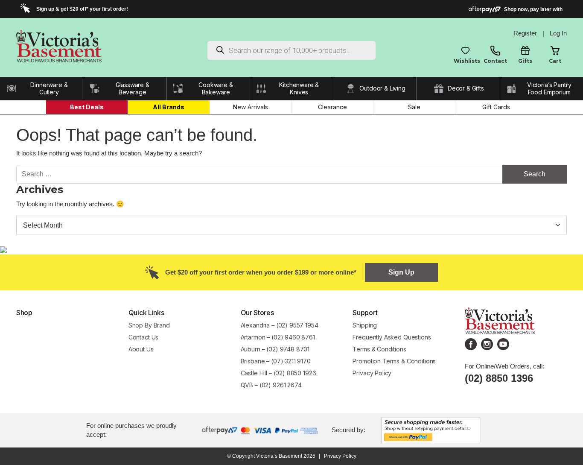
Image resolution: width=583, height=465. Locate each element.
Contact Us (143, 337)
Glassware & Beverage (132, 88)
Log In (558, 33)
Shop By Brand (149, 325)
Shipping (365, 325)
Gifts (525, 61)
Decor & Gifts (466, 88)
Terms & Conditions (379, 349)
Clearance (332, 107)
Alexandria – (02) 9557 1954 (279, 325)
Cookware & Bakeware (215, 88)
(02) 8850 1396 (499, 378)
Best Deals (87, 107)
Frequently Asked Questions (392, 337)
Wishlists (465, 61)
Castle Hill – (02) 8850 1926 (278, 373)
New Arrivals (250, 107)
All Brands (168, 107)
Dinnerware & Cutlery (48, 88)
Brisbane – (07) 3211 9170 (276, 361)
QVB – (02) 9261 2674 (271, 385)
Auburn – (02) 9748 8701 (275, 349)
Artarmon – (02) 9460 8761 (278, 337)
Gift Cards (496, 107)
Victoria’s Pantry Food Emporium (549, 88)
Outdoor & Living (382, 88)
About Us (141, 349)
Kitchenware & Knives (299, 88)
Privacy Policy (372, 373)
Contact (495, 61)
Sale (414, 107)
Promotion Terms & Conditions (395, 361)
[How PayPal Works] (431, 429)
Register (525, 33)
